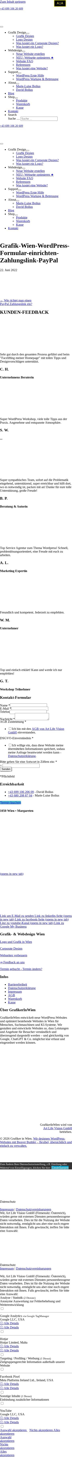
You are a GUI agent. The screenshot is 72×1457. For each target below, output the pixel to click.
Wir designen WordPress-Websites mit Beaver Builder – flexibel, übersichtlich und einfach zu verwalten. (36, 1142)
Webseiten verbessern (13, 955)
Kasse (12, 1002)
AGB (11, 995)
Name (5, 705)
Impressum (15, 991)
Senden (6, 769)
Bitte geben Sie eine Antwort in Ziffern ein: (28, 761)
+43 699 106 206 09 (21, 792)
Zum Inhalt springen (13, 1)
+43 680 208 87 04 (20, 795)
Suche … (14, 118)
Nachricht (7, 719)
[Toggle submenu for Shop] (16, 98)
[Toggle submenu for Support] (19, 73)
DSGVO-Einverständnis (16, 738)
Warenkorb (15, 998)
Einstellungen (60, 1167)
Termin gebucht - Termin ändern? (21, 969)
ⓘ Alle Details (9, 1323)
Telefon (5, 711)
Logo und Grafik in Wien (16, 941)
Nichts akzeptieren (41, 1430)
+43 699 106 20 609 (11, 8)
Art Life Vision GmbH (57, 1128)
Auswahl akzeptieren (13, 1430)
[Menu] (1, 26)
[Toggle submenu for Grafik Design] (27, 33)
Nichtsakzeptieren (7, 1446)
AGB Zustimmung (13, 721)
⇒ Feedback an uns (12, 962)
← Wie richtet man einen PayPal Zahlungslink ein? (16, 302)
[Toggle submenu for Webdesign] (23, 51)
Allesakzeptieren (7, 1453)
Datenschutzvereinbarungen (33, 1209)
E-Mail (5, 708)
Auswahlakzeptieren (7, 1439)
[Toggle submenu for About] (17, 83)
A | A (60, 3)
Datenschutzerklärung (22, 756)
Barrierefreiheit (17, 984)
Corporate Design (11, 948)
